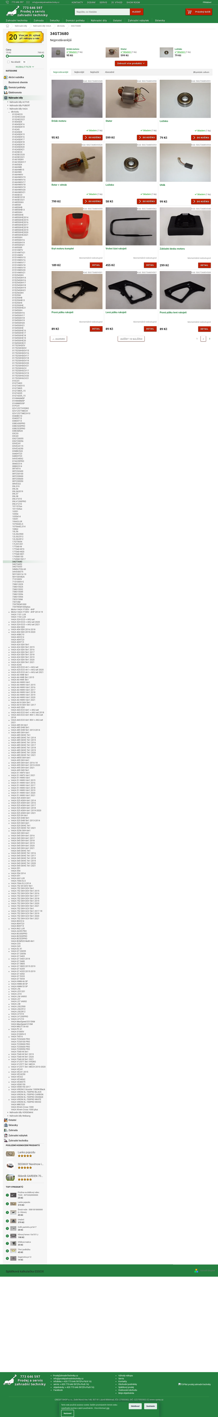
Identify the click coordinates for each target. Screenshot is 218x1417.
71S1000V (17, 579)
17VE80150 (17, 556)
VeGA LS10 (16, 994)
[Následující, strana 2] (203, 338)
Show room (133, 2)
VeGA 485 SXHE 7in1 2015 (23, 740)
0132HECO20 (18, 117)
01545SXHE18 (19, 335)
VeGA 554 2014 (18, 873)
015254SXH (18, 275)
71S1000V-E (18, 582)
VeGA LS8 (15, 1004)
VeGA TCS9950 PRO (20, 1049)
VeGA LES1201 (18, 991)
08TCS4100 (17, 473)
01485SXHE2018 (20, 227)
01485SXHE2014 (20, 217)
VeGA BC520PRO (19, 936)
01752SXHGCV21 (20, 378)
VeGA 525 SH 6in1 (19, 815)
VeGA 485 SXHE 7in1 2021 (23, 755)
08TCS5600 (17, 479)
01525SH (16, 295)
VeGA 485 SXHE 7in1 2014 (23, 737)
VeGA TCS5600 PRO (20, 1047)
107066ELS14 (18, 526)
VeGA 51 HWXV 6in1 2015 (23, 780)
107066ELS (17, 524)
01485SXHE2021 (20, 235)
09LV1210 (17, 504)
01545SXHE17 (19, 333)
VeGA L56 (15, 989)
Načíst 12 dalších (131, 339)
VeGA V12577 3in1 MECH (23, 1064)
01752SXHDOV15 (20, 350)
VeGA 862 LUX (18, 928)
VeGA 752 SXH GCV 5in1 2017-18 (26, 911)
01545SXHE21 (19, 343)
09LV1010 (17, 499)
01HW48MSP (18, 401)
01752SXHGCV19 (20, 373)
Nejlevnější (79, 72)
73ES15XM (17, 599)
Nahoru (60, 339)
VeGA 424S (16, 665)
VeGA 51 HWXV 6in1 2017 (23, 785)
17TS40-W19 (18, 549)
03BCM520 (17, 431)
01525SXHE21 (19, 308)
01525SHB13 (18, 300)
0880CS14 (17, 466)
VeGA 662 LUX (18, 878)
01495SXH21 (18, 245)
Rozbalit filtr (23, 67)
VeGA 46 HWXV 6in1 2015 (23, 685)
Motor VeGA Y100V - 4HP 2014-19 (27, 612)
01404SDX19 (18, 127)
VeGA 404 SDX (18, 627)
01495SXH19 (18, 242)
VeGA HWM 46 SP (19, 981)
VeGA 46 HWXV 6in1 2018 (23, 692)
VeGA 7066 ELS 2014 (21, 883)
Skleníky (13, 1125)
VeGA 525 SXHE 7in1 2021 (23, 828)
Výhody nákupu (125, 1375)
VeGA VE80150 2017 (21, 1087)
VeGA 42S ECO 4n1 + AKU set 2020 (27, 669)
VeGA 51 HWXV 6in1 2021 (23, 795)
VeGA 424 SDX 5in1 (20, 644)
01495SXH (17, 237)
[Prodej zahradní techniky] (25, 1380)
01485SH (16, 205)
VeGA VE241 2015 (19, 1072)
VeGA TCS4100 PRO (20, 1041)
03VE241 (16, 443)
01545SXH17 (18, 315)
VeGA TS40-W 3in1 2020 (22, 1057)
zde (107, 1408)
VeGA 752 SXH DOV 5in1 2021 (25, 906)
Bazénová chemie (18, 82)
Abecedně (109, 72)
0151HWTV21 (18, 252)
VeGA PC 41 (16, 1029)
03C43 (15, 436)
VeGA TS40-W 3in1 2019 (22, 1054)
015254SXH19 (19, 288)
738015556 (17, 594)
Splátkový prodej (126, 1387)
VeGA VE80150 (18, 1084)
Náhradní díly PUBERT (20, 105)
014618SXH (18, 159)
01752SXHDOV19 (20, 360)
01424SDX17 (18, 139)
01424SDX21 (18, 149)
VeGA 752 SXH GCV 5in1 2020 (25, 916)
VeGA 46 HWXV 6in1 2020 (23, 697)
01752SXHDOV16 (20, 353)
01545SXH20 (18, 323)
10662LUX (17, 521)
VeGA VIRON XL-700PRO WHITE (26, 1099)
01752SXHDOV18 (20, 358)
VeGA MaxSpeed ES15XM (23, 1021)
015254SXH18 (19, 285)
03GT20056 (17, 441)
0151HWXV (17, 255)
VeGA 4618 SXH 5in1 (21, 702)
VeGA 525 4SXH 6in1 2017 (23, 805)
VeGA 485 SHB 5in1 (20, 727)
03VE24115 (17, 446)
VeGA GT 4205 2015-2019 (23, 971)
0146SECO (17, 195)
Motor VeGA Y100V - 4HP (23, 609)
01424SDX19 (18, 144)
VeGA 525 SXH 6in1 (20, 823)
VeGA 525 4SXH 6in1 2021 (23, 813)
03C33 (15, 433)
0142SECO (17, 152)
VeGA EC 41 (16, 949)
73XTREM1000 (19, 604)
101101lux (17, 506)
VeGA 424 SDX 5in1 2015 (22, 647)
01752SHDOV (18, 345)
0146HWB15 (18, 169)
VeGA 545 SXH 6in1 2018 (23, 840)
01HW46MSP (18, 398)
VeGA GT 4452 (18, 974)
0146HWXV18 (18, 184)
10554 (15, 514)
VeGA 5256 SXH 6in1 (21, 830)
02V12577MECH (20, 411)
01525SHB (17, 298)
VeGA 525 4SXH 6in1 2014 (23, 800)
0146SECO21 (18, 200)
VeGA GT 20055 (18, 951)
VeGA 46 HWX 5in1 (20, 680)
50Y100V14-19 (19, 574)
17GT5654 (17, 541)
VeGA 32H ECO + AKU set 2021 (25, 624)
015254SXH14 (19, 277)
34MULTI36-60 (19, 569)
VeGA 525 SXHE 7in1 (21, 825)
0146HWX (17, 172)
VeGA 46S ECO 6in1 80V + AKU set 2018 (27, 716)
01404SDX (17, 122)
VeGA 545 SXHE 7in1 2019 (23, 861)
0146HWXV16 (18, 179)
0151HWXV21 (18, 272)
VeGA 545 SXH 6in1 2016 (23, 835)
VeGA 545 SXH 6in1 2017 (23, 838)
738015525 (17, 587)
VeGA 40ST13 (17, 642)
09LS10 (15, 486)
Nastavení (67, 1413)
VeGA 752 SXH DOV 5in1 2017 (25, 896)
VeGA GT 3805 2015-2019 (23, 966)
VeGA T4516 (17, 1036)
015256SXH (18, 293)
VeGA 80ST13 (17, 926)
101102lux (17, 509)
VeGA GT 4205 (18, 969)
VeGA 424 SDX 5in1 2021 (22, 662)
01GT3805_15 (18, 391)
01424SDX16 (18, 137)
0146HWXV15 (18, 177)
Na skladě (18, 62)
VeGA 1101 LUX (18, 614)
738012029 (17, 584)
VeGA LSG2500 (18, 1006)
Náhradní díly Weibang (20, 1116)
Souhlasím (150, 1406)
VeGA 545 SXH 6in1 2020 (23, 845)
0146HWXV (17, 174)
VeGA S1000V (17, 1031)
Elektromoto (15, 92)
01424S (15, 129)
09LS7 (15, 494)
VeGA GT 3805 (18, 963)
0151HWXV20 (18, 270)
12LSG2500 (17, 534)
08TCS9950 (17, 481)
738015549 (17, 592)
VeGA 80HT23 (17, 923)
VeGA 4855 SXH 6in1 (21, 757)
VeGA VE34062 (18, 1079)
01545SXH (17, 310)
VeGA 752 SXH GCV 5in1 (22, 908)
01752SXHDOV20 (20, 363)
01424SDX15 (18, 134)
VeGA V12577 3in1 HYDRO (23, 1061)
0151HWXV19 (18, 267)
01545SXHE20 (19, 340)
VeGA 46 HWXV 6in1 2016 (23, 687)
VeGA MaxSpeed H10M (22, 1024)
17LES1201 (17, 544)
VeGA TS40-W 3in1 (19, 1051)
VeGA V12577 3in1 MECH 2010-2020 (28, 1067)
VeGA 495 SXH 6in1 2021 (23, 767)
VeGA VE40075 (18, 1082)
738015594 (17, 597)
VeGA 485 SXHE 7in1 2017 (23, 745)
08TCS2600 (17, 471)
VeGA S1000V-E (18, 1034)
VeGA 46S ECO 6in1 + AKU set (25, 710)
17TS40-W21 (18, 554)
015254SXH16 (19, 280)
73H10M (16, 602)
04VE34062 (17, 458)
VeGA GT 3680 (18, 961)
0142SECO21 (18, 157)
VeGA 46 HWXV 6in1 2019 (23, 695)
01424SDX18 (18, 142)
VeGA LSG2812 (18, 1011)
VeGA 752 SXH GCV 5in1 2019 (25, 913)
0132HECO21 (18, 119)
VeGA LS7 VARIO (19, 1001)
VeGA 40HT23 (17, 639)
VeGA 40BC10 (17, 634)
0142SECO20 (18, 154)
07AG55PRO (18, 461)
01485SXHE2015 (20, 220)
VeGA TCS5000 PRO (20, 1044)
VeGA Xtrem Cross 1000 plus (24, 1109)
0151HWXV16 (18, 260)
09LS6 (15, 489)
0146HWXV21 (18, 192)
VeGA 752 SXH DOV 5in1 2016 (25, 893)
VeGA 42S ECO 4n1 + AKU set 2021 (27, 672)
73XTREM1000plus (21, 607)
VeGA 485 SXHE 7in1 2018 (23, 747)
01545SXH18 (18, 318)
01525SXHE (18, 305)
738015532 (17, 589)
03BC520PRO (18, 426)
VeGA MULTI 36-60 (19, 1026)
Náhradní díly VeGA (19, 109)
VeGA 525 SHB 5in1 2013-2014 (25, 820)
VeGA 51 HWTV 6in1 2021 (23, 775)
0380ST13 (17, 421)
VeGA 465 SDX (18, 707)
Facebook (58, 1390)
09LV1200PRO (19, 501)
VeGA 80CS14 (17, 921)
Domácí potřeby (17, 87)
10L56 (15, 531)
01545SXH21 (18, 325)
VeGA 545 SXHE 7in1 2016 (23, 853)
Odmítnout (135, 1406)
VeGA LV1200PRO (19, 1016)
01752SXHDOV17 (20, 355)
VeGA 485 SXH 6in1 (20, 732)
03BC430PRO (18, 423)
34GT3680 (17, 561)
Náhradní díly (16, 97)
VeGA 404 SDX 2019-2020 (23, 632)
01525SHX (17, 303)
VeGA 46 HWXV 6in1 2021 (23, 700)
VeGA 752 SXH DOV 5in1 (22, 888)
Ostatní (12, 1120)
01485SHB (17, 207)
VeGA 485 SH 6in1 (19, 725)
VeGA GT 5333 (18, 976)
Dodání (91, 2)
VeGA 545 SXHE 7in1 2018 (23, 858)
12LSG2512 (17, 536)
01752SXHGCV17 (20, 370)
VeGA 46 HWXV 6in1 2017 (23, 690)
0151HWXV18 (18, 265)
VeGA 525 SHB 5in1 (20, 818)
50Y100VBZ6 (18, 577)
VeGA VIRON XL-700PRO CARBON (27, 1094)
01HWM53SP (18, 403)
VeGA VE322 (17, 1077)
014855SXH (18, 202)
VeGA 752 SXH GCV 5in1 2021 (25, 918)
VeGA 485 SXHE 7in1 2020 (23, 752)
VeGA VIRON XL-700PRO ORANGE (27, 1097)
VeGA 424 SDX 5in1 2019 (22, 657)
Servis (103, 2)
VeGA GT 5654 (18, 979)
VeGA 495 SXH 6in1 (20, 760)
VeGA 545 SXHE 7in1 (21, 851)
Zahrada (13, 1130)
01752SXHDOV (19, 348)
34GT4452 (17, 564)
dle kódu (15, 112)
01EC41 (16, 381)
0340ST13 (17, 418)
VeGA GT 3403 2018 (20, 959)
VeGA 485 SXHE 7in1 (21, 735)
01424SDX (17, 132)
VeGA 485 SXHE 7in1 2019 (23, 750)
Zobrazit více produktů (129, 63)
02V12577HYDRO (20, 408)
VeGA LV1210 (17, 1019)
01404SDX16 (18, 124)
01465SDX (17, 164)
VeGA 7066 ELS (18, 881)
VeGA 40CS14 (17, 637)
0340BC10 (17, 416)
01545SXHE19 (19, 338)
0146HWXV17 (18, 182)
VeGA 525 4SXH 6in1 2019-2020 (26, 810)
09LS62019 (17, 491)
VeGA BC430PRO (19, 933)
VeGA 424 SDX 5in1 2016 (22, 649)
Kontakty (77, 2)
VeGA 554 (15, 871)
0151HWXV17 (18, 262)
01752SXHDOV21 (20, 365)
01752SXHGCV (19, 368)
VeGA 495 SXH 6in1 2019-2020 (25, 765)
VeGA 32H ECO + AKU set (23, 619)
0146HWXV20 (18, 190)
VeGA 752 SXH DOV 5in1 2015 (25, 891)
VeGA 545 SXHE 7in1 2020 (23, 863)
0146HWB (17, 167)
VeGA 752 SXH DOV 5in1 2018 (25, 898)
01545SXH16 (18, 313)
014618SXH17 (19, 162)
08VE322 (16, 484)
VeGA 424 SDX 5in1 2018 (22, 654)
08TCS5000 (17, 476)
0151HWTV (17, 250)
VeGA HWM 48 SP (19, 984)
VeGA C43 (16, 946)
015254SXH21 (19, 290)
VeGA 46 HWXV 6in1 (20, 682)
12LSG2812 (17, 539)
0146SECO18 (18, 197)
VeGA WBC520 (18, 1104)
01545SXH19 (18, 320)
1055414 (16, 516)
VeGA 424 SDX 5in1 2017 (22, 652)
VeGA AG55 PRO (19, 931)
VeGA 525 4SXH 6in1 (21, 798)
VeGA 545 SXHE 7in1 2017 (23, 855)
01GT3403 (17, 383)
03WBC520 (17, 451)
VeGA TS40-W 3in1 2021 (22, 1059)
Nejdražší (94, 72)
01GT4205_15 (18, 396)
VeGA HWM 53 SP (19, 986)
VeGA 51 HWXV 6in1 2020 (23, 793)
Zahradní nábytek (18, 1135)
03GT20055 (17, 438)
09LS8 (15, 496)
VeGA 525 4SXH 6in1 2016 (23, 803)
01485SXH (17, 212)
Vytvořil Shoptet (207, 1270)
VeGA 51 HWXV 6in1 (20, 777)
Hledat (136, 12)
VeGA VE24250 (18, 1074)
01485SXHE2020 (20, 232)
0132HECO (17, 114)
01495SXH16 (18, 240)
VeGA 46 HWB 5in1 (20, 675)
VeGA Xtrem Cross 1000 (22, 1107)
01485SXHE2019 (20, 230)
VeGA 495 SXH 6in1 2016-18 (24, 763)
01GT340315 (18, 386)
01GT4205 (17, 393)
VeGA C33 (16, 943)
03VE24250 (17, 448)
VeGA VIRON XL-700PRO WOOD (26, 1102)
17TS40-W (17, 546)
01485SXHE (18, 215)
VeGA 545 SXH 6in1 (20, 833)
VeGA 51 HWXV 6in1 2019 (23, 790)
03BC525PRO (18, 428)
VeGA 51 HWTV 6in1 (20, 773)
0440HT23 (17, 453)
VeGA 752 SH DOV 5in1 (22, 886)
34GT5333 (17, 566)
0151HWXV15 (18, 257)
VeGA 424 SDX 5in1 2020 (22, 659)
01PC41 (16, 406)
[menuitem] (17, 20)
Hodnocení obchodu (127, 1390)
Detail (96, 265)
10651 (15, 519)
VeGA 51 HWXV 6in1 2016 (23, 783)
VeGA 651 (15, 875)
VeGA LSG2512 (18, 1009)
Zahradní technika (18, 1140)
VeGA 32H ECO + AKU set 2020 (25, 622)
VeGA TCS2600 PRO (20, 1039)
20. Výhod (116, 2)
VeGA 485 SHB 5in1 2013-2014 (25, 730)
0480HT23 (17, 456)
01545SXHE (18, 328)
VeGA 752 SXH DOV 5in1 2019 (25, 901)
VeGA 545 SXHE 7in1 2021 (23, 865)
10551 (15, 511)
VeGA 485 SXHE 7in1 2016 (23, 742)
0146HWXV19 (18, 187)
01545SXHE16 (19, 330)
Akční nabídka (16, 77)
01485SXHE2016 (20, 222)
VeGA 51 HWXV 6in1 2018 (23, 788)
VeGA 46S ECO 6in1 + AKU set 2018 (27, 712)
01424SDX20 (18, 147)
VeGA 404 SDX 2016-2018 (23, 629)
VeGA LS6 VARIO (19, 996)
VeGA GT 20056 (18, 953)
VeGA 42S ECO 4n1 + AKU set (24, 667)
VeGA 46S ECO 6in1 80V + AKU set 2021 (27, 721)
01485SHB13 (18, 210)
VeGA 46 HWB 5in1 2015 (22, 677)
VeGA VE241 (17, 1069)
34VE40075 (17, 571)
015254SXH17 (19, 282)
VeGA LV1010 (17, 1014)
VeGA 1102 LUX (18, 617)
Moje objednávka (126, 1393)
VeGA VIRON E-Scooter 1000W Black (28, 1089)
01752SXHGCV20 (20, 375)
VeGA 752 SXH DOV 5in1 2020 (25, 903)
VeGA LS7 (15, 999)
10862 (15, 529)
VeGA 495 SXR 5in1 (20, 770)
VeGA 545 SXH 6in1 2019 (23, 843)
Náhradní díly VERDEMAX (21, 1112)
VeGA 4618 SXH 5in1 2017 (23, 705)
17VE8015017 (19, 559)
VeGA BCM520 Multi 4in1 (22, 941)
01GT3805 (17, 388)
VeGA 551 (15, 868)
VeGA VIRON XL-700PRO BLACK (26, 1092)
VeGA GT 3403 (18, 956)
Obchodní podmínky (127, 1384)
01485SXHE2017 (20, 225)
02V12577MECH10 (21, 413)
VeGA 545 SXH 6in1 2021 (23, 848)
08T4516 (16, 468)
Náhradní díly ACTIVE (19, 102)
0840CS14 (17, 463)
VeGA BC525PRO (19, 938)
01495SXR (17, 247)
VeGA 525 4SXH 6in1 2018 (23, 808)
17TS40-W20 (18, 551)
